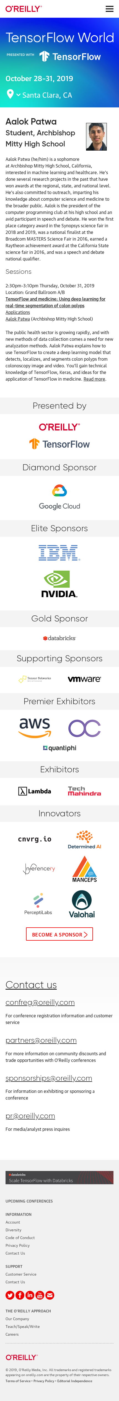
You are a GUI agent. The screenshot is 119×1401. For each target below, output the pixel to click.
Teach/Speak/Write (23, 1326)
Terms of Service (18, 1380)
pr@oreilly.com (30, 1116)
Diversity (13, 1229)
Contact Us (15, 1252)
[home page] (24, 9)
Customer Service (21, 1273)
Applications (18, 312)
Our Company (17, 1318)
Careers (12, 1334)
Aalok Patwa (18, 319)
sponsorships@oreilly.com (49, 1078)
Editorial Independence (74, 1380)
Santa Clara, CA (47, 94)
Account (13, 1221)
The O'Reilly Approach (28, 1310)
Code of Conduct (20, 1237)
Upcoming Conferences (29, 1200)
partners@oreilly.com (41, 1040)
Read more (94, 379)
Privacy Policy (18, 1245)
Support (14, 1266)
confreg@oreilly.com (40, 1003)
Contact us (31, 985)
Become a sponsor (57, 934)
